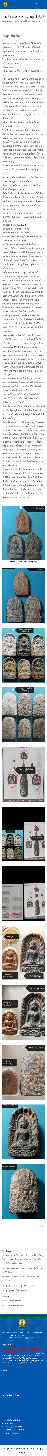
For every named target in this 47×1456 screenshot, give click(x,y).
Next (42, 1226)
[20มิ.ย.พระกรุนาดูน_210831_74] (23, 560)
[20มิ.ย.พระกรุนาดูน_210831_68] (23, 920)
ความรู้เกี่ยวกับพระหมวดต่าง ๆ (31, 21)
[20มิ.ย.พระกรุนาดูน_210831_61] (23, 1218)
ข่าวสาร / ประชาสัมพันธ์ (11, 1300)
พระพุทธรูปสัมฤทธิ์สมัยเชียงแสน (14, 1290)
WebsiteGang (23, 1452)
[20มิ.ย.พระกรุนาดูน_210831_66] (23, 801)
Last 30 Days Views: (10, 1427)
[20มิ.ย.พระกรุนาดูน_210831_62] (23, 1159)
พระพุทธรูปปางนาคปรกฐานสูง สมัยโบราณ (18, 1285)
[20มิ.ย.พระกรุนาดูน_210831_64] (23, 1040)
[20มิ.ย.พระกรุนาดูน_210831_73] (23, 622)
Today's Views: (9, 1423)
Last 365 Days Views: (11, 1430)
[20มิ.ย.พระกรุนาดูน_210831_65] (23, 980)
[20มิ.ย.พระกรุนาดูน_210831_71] (23, 742)
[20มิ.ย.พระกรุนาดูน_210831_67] (23, 861)
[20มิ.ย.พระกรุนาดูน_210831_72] (23, 682)
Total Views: (8, 1433)
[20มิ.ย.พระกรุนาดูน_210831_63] (23, 1099)
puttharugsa (8, 21)
